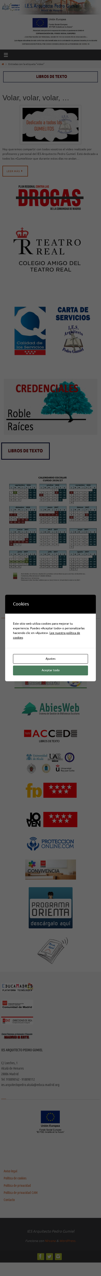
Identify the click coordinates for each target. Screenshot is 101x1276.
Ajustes (50, 659)
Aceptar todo (51, 670)
